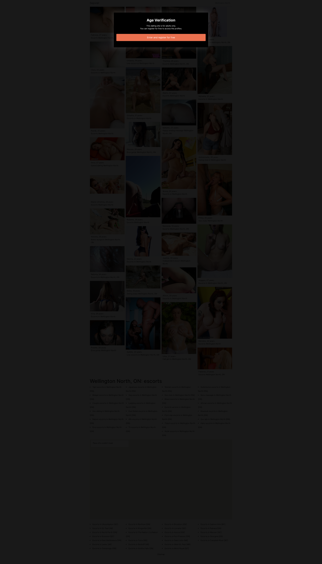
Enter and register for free (161, 37)
